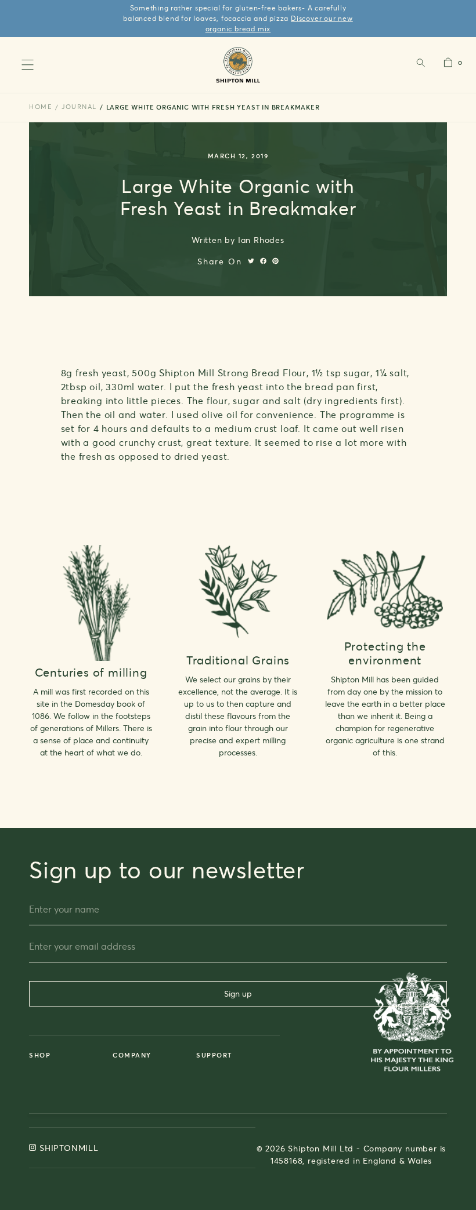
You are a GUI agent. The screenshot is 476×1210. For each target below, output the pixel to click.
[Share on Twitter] (251, 261)
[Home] (238, 64)
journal (79, 107)
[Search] (420, 65)
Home (40, 107)
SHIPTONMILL (69, 1147)
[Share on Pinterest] (275, 261)
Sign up (238, 993)
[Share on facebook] (263, 261)
